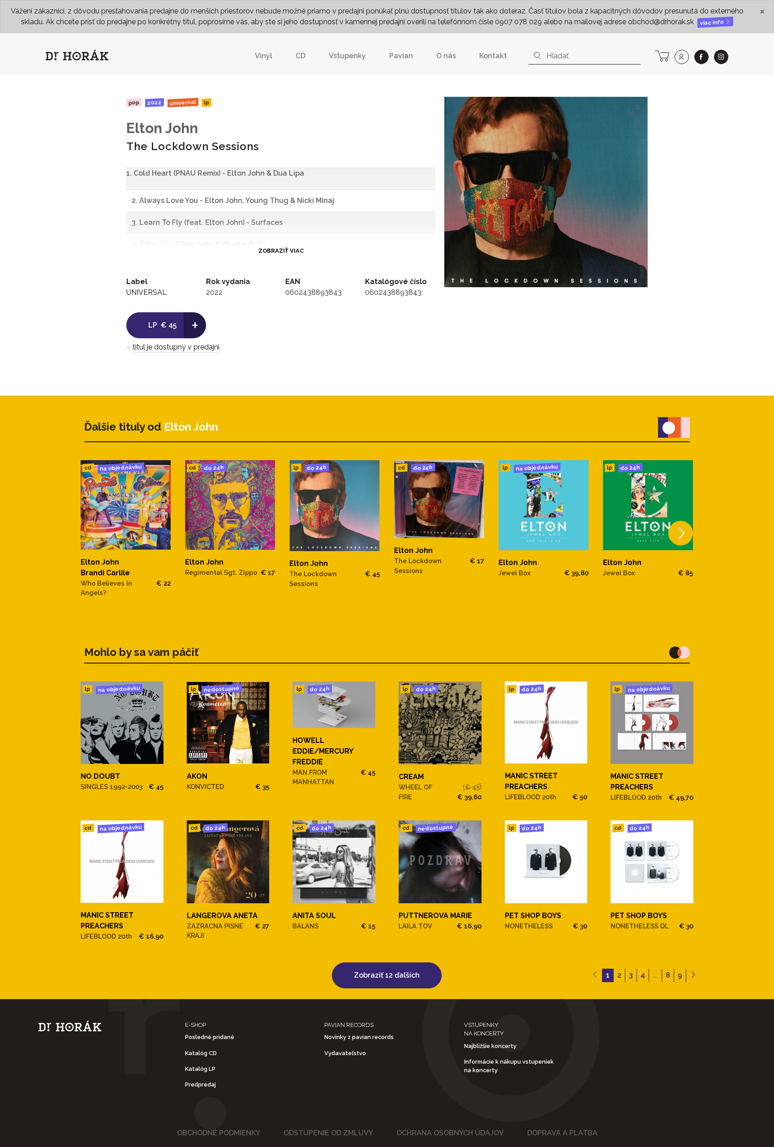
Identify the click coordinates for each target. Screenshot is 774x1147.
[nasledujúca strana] (693, 975)
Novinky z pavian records (359, 1037)
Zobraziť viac (281, 250)
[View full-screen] (634, 110)
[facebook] (701, 57)
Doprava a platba (562, 1133)
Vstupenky (347, 56)
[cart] (662, 55)
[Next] (680, 533)
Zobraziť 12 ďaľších (387, 975)
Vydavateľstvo (345, 1053)
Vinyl (263, 56)
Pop (134, 102)
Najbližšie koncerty (490, 1046)
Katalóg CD (201, 1053)
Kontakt (493, 56)
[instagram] (721, 57)
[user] (682, 57)
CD (300, 56)
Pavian (401, 56)
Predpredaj (200, 1084)
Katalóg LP (200, 1068)
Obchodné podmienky (218, 1133)
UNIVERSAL (182, 102)
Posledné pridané (209, 1037)
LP (206, 102)
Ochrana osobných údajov (450, 1133)
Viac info (712, 22)
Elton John (162, 128)
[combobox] (585, 56)
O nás (446, 56)
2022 (154, 102)
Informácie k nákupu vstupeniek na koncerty (509, 1066)
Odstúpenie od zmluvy (328, 1133)
